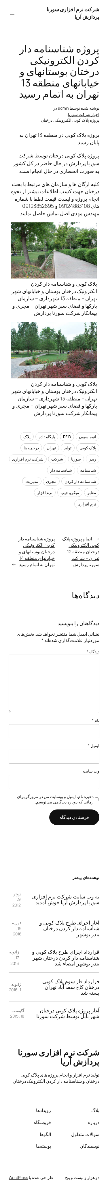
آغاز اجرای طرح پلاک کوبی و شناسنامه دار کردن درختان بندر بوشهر (69, 928)
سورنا (76, 459)
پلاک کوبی (87, 448)
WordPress (18, 1177)
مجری (51, 481)
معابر (91, 492)
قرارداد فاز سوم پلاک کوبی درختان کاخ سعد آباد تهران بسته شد (70, 987)
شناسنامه (88, 470)
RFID (67, 436)
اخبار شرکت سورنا (83, 114)
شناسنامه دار (61, 470)
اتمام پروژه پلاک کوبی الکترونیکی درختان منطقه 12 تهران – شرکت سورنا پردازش (80, 552)
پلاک (27, 436)
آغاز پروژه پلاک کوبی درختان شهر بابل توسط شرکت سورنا (67, 1013)
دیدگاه (93, 651)
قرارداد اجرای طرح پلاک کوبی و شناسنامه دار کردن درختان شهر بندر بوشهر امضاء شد (65, 957)
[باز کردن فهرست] (12, 13)
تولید (67, 448)
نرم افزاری (86, 504)
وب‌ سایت (91, 771)
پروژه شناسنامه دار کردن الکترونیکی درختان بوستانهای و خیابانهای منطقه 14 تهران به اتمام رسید (36, 552)
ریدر (92, 459)
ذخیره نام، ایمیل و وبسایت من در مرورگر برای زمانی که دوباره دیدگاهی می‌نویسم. (55, 799)
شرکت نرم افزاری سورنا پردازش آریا (59, 1057)
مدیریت (31, 481)
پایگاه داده (47, 436)
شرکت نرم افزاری (27, 459)
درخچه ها (31, 448)
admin (63, 108)
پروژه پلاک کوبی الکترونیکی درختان (70, 120)
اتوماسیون (87, 436)
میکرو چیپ (69, 492)
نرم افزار (45, 492)
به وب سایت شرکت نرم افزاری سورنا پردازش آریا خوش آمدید (65, 899)
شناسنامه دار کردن (80, 481)
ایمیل (93, 745)
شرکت (57, 459)
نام (95, 720)
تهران (51, 448)
